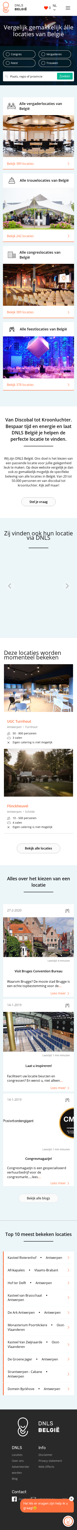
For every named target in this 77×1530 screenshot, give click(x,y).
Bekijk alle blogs (38, 1198)
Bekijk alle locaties (38, 848)
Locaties (17, 1455)
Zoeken (64, 76)
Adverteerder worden (20, 1470)
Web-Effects (46, 1467)
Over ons (18, 1461)
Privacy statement (50, 1461)
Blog (15, 1478)
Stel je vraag (38, 502)
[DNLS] (15, 7)
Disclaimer (45, 1455)
